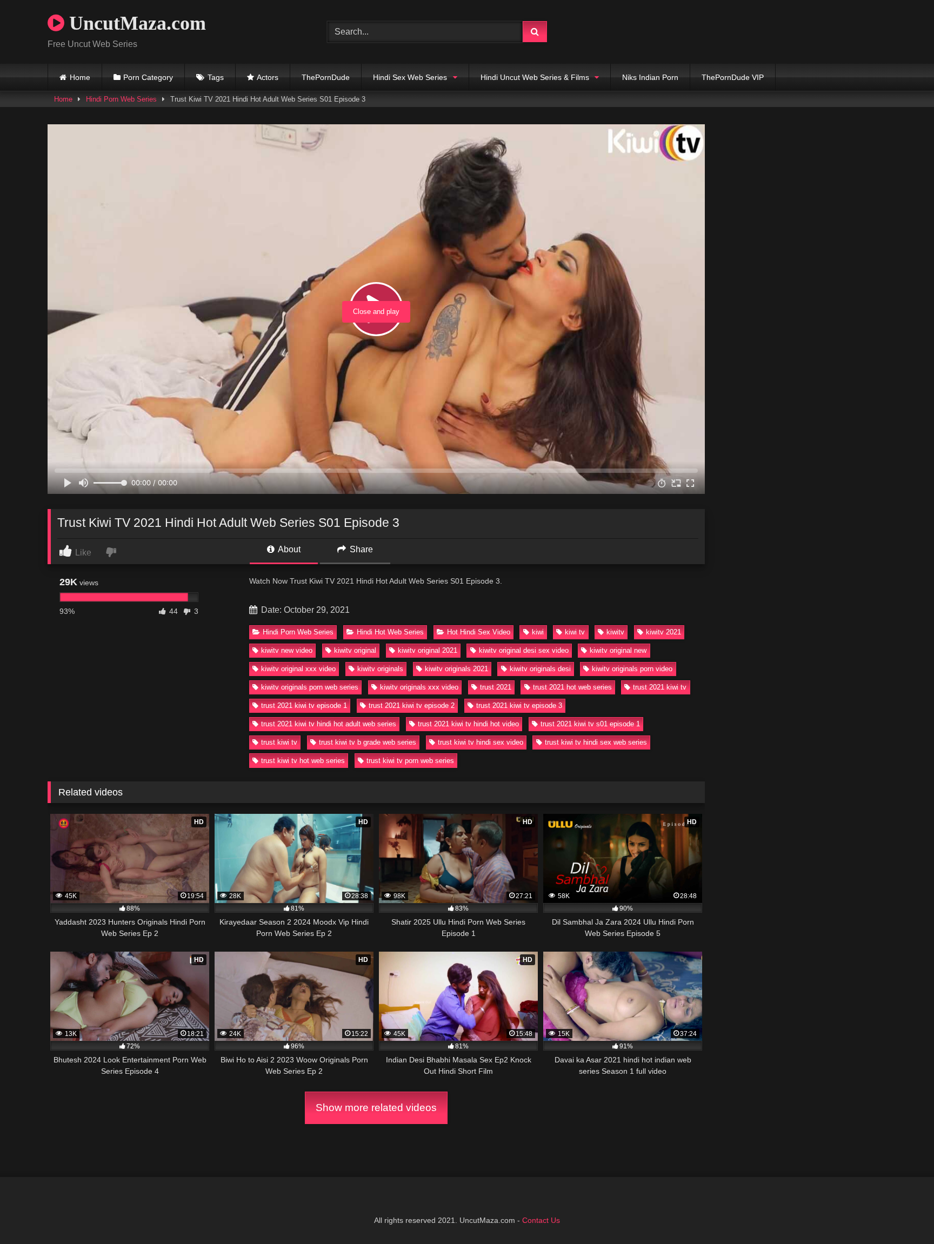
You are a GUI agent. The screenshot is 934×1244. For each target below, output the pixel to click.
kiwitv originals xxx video (419, 687)
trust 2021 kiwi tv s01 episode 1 (590, 724)
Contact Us (541, 1220)
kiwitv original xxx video (298, 669)
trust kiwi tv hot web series (303, 761)
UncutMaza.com (135, 23)
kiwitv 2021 (663, 632)
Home (80, 77)
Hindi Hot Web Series (390, 632)
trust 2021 (495, 687)
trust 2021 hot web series (572, 687)
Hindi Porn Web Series (121, 99)
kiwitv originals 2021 (456, 669)
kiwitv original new (618, 650)
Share (360, 549)
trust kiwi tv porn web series (410, 761)
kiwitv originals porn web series (309, 687)
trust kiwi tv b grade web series (367, 742)
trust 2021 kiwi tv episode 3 (519, 705)
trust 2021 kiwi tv (659, 687)
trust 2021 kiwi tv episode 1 (304, 705)
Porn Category (148, 77)
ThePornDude (326, 77)
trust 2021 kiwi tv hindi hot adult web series (328, 724)
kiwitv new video (286, 650)
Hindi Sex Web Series (410, 77)
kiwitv (615, 632)
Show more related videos (376, 1107)
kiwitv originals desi (540, 669)
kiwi (538, 632)
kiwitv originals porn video (632, 669)
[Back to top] (900, 1211)
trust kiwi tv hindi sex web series (596, 742)
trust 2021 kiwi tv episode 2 (412, 705)
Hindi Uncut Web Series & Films (535, 77)
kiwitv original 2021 (427, 650)
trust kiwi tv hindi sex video (480, 742)
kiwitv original (355, 650)
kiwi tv (575, 632)
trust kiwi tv (279, 742)
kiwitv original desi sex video (524, 650)
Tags (216, 77)
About (288, 549)
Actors (267, 77)
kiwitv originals (380, 669)
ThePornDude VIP (733, 77)
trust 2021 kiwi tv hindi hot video (468, 724)
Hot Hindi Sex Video (478, 632)
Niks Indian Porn (650, 77)
